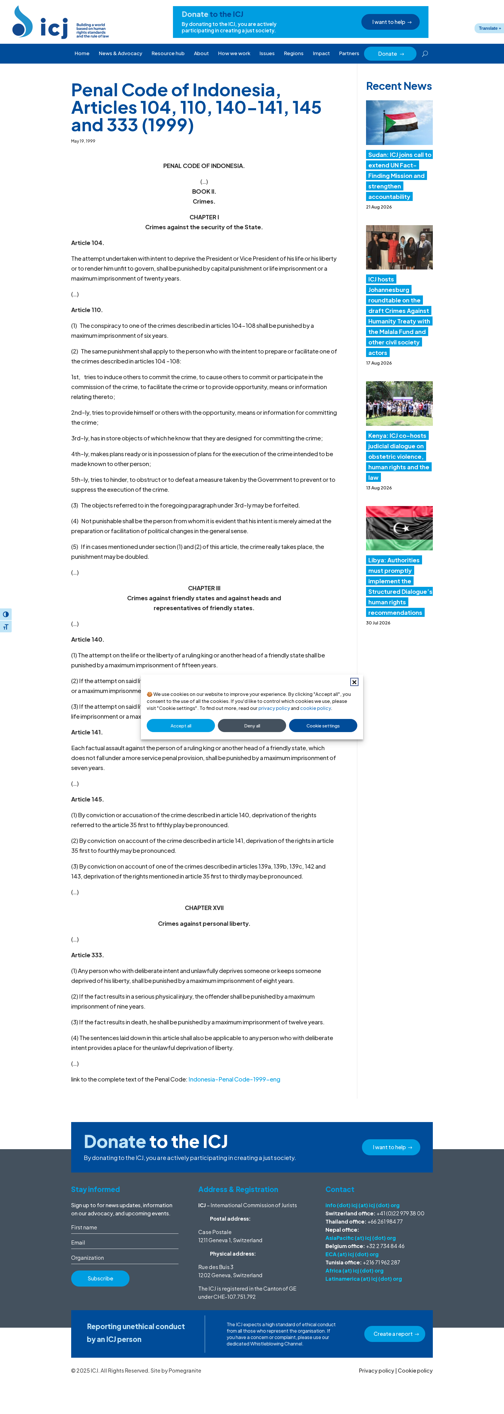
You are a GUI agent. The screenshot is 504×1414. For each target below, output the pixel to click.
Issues (267, 53)
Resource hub (168, 53)
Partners (349, 53)
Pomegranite (185, 1370)
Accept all (181, 725)
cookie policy (315, 708)
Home (82, 53)
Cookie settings (323, 725)
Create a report (393, 1333)
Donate (391, 53)
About (201, 53)
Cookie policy (415, 1370)
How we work (234, 53)
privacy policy (274, 708)
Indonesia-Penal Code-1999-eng (234, 1079)
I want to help (388, 21)
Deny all (252, 725)
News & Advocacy (120, 53)
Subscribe (100, 1278)
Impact (321, 53)
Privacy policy (376, 1370)
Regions (294, 53)
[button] (354, 682)
